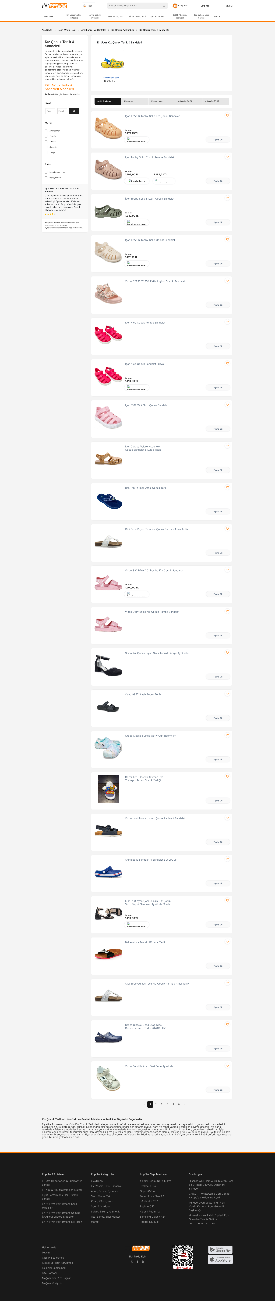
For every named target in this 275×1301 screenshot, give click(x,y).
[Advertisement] (263, 74)
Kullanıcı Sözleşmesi (54, 1267)
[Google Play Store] (220, 1249)
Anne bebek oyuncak (95, 16)
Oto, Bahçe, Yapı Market (105, 1216)
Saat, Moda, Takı (101, 1196)
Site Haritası (49, 1273)
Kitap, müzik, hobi (137, 16)
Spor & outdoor (157, 16)
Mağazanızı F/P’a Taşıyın (56, 1278)
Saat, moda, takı (115, 16)
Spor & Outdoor (100, 1206)
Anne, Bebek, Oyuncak (104, 1191)
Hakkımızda (49, 1247)
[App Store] (220, 1259)
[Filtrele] (74, 111)
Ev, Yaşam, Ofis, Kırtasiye (106, 1186)
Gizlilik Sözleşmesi (53, 1257)
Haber (89, 5)
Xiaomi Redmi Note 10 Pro (155, 1180)
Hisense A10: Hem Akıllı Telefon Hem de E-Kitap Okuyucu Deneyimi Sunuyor (211, 1184)
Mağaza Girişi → (52, 1283)
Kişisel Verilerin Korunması (57, 1262)
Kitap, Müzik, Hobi (102, 1201)
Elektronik (48, 16)
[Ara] (164, 6)
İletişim (46, 1252)
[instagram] (132, 1262)
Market (217, 16)
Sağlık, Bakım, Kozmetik (105, 1211)
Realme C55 (147, 1206)
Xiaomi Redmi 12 (150, 1211)
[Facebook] (137, 1262)
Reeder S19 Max (149, 1221)
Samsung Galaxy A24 (153, 1216)
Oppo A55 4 (147, 1191)
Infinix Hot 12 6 (149, 1201)
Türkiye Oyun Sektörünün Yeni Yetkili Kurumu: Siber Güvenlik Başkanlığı (207, 1206)
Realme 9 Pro (148, 1186)
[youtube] (143, 1262)
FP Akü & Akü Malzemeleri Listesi (62, 1189)
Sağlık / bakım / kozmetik (180, 16)
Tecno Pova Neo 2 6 (152, 1196)
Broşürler (182, 5)
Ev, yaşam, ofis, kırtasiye (74, 16)
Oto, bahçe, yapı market (201, 16)
